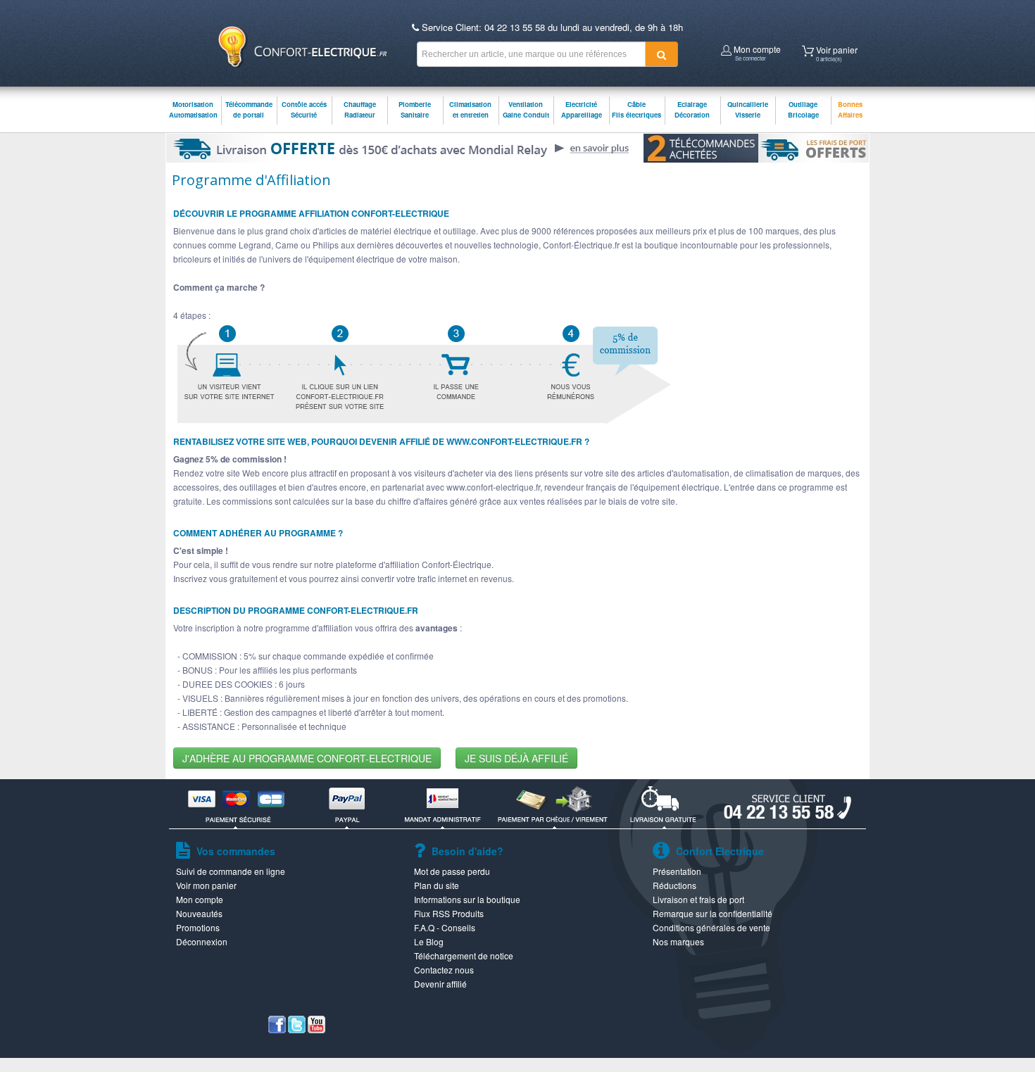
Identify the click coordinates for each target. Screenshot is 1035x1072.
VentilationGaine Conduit (526, 109)
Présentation (677, 871)
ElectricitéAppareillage (581, 109)
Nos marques (678, 941)
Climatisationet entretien (470, 109)
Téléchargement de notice (463, 955)
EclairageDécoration (692, 109)
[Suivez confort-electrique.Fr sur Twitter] (297, 1029)
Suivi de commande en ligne (230, 871)
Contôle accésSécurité (304, 109)
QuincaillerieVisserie (747, 109)
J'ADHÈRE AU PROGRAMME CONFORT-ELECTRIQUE (307, 758)
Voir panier (836, 52)
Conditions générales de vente (711, 927)
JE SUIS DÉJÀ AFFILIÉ (516, 758)
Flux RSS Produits (449, 913)
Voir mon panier (206, 885)
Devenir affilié (440, 984)
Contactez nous (444, 970)
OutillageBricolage (803, 109)
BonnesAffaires (850, 109)
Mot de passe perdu (452, 871)
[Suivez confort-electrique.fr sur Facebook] (277, 1029)
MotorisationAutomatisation (193, 109)
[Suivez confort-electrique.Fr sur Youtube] (316, 1029)
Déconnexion (201, 941)
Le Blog (429, 941)
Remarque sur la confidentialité (712, 913)
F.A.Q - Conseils (444, 927)
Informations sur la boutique (467, 899)
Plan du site (436, 885)
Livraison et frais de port (698, 899)
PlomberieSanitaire (415, 109)
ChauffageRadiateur (360, 109)
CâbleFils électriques (636, 109)
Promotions (198, 927)
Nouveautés (199, 913)
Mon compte (756, 51)
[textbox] (531, 54)
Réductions (674, 885)
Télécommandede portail (248, 109)
